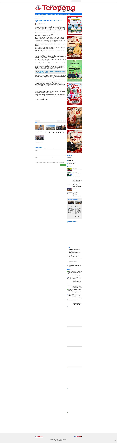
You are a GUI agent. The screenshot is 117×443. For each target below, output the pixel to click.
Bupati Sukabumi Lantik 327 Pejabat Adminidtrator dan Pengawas (77, 195)
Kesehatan (42, 14)
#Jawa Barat (69, 157)
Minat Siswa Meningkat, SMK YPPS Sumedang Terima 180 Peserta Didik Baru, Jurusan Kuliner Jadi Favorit (77, 282)
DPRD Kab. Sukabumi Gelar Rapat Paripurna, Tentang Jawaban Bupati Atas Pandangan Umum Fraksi (77, 189)
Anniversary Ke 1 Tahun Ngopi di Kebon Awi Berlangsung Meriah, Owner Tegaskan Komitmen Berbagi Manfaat (39, 142)
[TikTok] (81, 436)
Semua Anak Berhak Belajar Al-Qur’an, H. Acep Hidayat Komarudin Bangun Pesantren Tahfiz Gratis (77, 275)
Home (36, 14)
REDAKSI (57, 439)
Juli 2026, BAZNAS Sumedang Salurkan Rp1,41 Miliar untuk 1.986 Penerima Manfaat (77, 173)
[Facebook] (75, 436)
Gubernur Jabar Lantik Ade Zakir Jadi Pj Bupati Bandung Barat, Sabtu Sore (75, 253)
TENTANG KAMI (52, 439)
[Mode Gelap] (81, 1)
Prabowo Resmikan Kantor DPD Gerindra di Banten (75, 262)
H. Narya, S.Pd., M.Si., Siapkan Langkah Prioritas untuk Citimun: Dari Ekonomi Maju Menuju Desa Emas (77, 181)
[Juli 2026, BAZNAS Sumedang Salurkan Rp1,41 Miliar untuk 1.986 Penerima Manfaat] (69, 174)
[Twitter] (76, 436)
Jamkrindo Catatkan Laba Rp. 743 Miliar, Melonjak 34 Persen (39, 131)
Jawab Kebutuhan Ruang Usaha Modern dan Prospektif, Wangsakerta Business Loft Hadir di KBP (50, 132)
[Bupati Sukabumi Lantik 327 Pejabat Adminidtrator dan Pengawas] (74, 193)
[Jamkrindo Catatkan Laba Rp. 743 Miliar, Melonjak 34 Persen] (39, 127)
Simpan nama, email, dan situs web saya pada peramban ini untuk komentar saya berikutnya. (50, 162)
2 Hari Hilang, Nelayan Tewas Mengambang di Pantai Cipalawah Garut (75, 256)
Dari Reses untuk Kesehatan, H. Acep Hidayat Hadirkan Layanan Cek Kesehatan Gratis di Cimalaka (77, 169)
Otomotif (69, 14)
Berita (39, 14)
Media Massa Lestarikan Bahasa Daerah (74, 249)
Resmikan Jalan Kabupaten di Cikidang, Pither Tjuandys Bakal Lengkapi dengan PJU (77, 186)
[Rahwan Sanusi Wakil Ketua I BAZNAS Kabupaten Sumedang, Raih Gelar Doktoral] (74, 285)
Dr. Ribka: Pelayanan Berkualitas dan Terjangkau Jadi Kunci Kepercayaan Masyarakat (78, 206)
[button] (80, 1)
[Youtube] (80, 436)
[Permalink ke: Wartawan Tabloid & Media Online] (35, 23)
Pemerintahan (51, 14)
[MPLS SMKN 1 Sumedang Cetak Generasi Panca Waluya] (74, 290)
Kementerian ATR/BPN (71, 163)
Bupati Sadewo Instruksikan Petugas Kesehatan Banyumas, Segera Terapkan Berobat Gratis (78, 216)
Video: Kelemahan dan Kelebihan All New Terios (75, 266)
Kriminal (65, 14)
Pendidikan (46, 14)
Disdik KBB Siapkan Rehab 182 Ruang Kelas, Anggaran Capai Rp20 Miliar (75, 259)
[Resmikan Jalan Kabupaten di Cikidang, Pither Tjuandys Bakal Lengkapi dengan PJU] (74, 184)
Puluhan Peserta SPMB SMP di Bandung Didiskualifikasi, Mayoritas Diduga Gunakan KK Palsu (77, 304)
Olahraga (61, 14)
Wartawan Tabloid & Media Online (41, 23)
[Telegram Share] (63, 121)
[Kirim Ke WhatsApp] (65, 121)
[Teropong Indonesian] (55, 8)
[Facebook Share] (58, 121)
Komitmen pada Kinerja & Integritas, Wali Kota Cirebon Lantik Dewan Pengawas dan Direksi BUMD (60, 132)
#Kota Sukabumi (70, 160)
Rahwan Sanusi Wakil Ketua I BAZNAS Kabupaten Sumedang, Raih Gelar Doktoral (77, 287)
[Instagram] (78, 436)
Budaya (55, 14)
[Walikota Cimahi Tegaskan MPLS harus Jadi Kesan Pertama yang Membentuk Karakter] (74, 295)
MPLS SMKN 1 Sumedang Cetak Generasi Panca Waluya (77, 292)
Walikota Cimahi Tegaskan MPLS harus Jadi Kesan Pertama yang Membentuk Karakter (77, 297)
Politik (58, 14)
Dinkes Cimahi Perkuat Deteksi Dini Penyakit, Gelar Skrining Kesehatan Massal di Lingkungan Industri (71, 216)
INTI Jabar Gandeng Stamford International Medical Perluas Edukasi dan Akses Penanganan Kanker (71, 206)
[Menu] (35, 1)
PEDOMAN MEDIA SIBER (63, 439)
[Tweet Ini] (59, 121)
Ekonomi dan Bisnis (37, 18)
